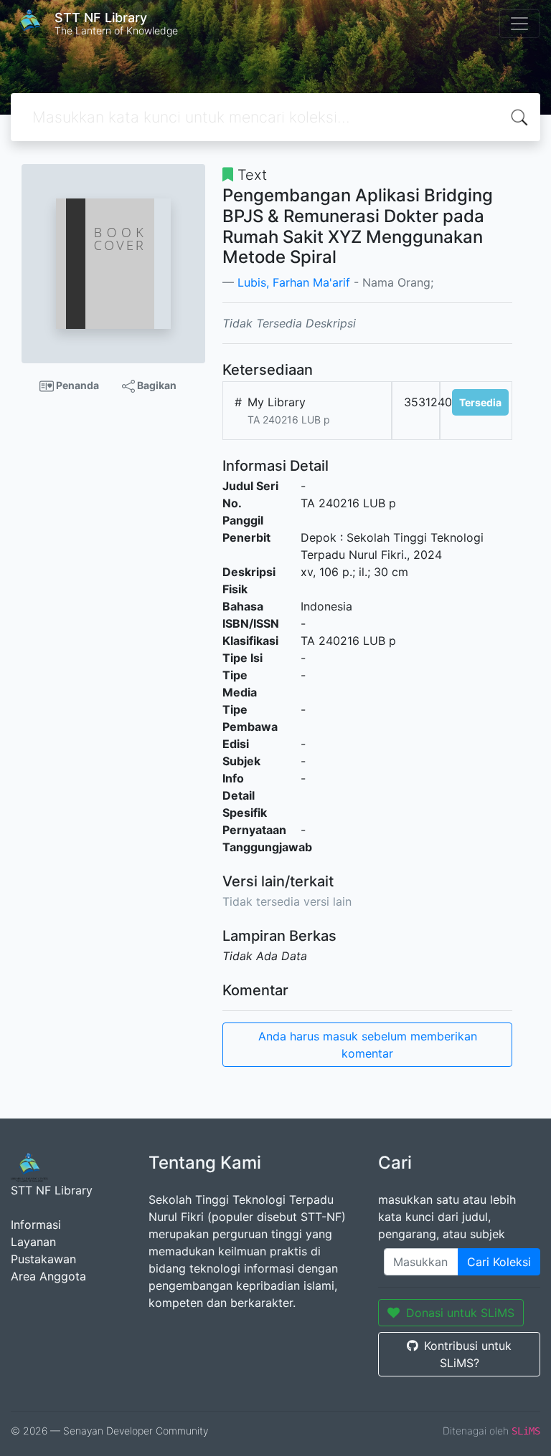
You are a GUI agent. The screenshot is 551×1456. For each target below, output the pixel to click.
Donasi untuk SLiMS (460, 1313)
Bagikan (155, 385)
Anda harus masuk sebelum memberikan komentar (367, 1044)
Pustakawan (43, 1259)
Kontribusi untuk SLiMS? (468, 1354)
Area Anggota (48, 1276)
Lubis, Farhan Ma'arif (293, 282)
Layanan (33, 1242)
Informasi (36, 1224)
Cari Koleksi (499, 1262)
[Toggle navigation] (519, 23)
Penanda (76, 385)
